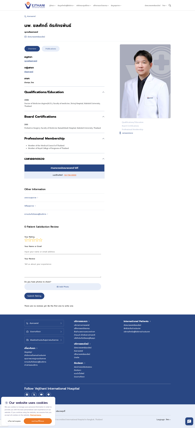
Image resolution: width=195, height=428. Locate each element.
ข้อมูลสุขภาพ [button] (115, 6)
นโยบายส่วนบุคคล (14, 421)
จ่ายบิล (76, 357)
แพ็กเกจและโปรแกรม (82, 328)
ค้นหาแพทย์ (78, 351)
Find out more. (35, 415)
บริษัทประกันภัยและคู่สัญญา (84, 338)
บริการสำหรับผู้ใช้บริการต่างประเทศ (137, 331)
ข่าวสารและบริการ (31, 365)
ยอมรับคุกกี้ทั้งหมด (38, 421)
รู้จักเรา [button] (51, 6)
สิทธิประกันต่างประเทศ (132, 328)
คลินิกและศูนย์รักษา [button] (82, 6)
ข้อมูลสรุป (28, 352)
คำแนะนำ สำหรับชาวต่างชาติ (84, 335)
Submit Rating (34, 295)
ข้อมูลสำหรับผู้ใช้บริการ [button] (65, 6)
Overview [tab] (32, 49)
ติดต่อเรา (77, 370)
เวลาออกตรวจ (127, 133)
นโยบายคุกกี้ (60, 411)
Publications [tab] (50, 49)
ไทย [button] (163, 6)
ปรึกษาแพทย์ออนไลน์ (82, 354)
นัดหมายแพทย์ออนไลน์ (152, 6)
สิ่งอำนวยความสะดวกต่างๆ (84, 331)
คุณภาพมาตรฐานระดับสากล (35, 358)
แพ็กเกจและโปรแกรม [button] (100, 6)
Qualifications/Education (132, 122)
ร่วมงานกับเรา (79, 377)
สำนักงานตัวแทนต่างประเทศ (35, 355)
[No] (53, 397)
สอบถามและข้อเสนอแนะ (83, 367)
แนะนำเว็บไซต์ (79, 373)
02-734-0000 (70, 175)
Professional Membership (132, 129)
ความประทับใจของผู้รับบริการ (35, 362)
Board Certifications (130, 126)
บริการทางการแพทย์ (81, 325)
